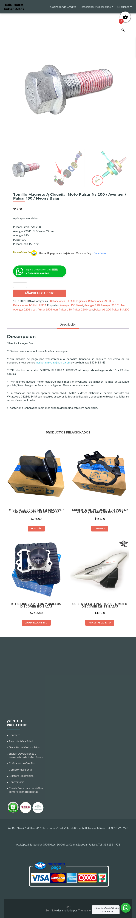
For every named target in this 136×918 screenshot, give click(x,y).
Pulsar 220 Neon (83, 309)
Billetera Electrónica (21, 775)
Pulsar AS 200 (102, 309)
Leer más (36, 528)
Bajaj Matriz (14, 5)
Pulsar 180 (65, 309)
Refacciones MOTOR (101, 301)
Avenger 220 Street (24, 309)
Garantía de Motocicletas (24, 747)
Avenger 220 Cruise (112, 305)
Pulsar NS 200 (120, 309)
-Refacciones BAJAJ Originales (68, 301)
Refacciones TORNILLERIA (30, 305)
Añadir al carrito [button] (36, 622)
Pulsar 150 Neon (48, 309)
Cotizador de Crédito (63, 6)
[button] (123, 30)
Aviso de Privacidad (21, 741)
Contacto (14, 735)
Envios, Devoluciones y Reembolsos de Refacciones (26, 755)
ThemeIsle (84, 910)
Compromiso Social (20, 769)
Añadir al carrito (39, 293)
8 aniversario (16, 781)
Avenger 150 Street (71, 305)
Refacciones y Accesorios (95, 6)
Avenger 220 (92, 305)
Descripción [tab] (68, 324)
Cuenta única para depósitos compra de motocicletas (26, 789)
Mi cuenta (123, 6)
